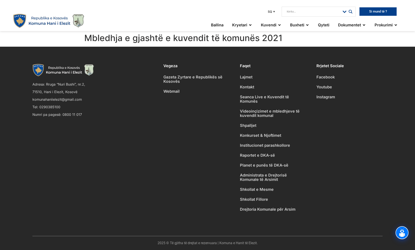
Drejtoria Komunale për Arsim (267, 209)
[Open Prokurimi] (396, 25)
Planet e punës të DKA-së (264, 165)
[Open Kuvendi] (279, 25)
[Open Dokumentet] (364, 25)
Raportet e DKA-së (257, 155)
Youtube (324, 87)
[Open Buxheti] (307, 25)
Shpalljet (248, 125)
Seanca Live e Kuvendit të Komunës (264, 99)
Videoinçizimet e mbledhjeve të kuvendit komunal (270, 113)
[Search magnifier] (351, 12)
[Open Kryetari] (250, 25)
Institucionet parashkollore (265, 145)
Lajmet (246, 77)
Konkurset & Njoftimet (260, 135)
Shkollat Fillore (254, 199)
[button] (270, 11)
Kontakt (247, 87)
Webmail (171, 91)
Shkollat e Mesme (257, 189)
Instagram (325, 97)
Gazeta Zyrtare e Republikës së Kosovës (192, 79)
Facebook (325, 77)
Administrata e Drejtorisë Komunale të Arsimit (263, 177)
